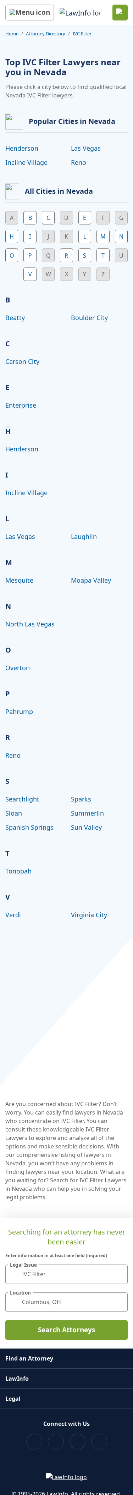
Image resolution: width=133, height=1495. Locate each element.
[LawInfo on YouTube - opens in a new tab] (77, 1441)
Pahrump (19, 711)
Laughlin (84, 536)
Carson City (22, 361)
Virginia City (89, 914)
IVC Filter (82, 33)
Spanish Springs (29, 827)
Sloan (13, 813)
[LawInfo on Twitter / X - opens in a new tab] (56, 1441)
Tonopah (18, 871)
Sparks (81, 799)
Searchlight (22, 799)
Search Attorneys (66, 1329)
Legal (13, 1399)
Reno (78, 162)
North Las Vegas (30, 624)
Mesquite (19, 580)
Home (11, 33)
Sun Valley (86, 827)
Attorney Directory (45, 33)
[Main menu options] (29, 12)
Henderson (21, 148)
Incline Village (26, 162)
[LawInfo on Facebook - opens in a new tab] (34, 1441)
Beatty (15, 317)
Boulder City (89, 317)
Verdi (13, 914)
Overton (17, 667)
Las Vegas (86, 148)
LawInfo (17, 1378)
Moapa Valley (91, 580)
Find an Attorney (29, 1358)
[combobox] (66, 1274)
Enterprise (20, 405)
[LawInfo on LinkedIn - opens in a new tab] (99, 1441)
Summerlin (87, 813)
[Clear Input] (119, 1274)
